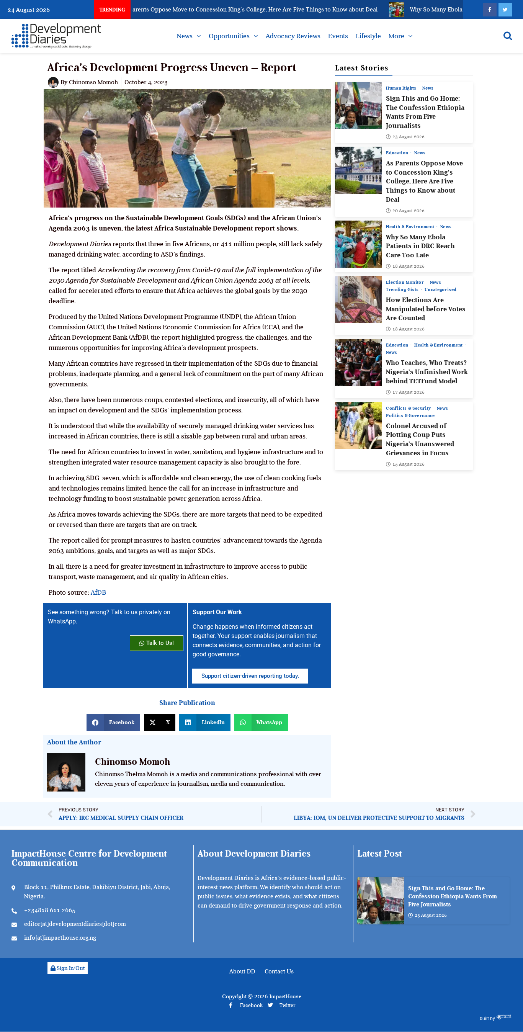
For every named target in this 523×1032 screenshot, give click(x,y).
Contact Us (279, 971)
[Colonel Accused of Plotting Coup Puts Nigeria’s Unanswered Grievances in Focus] (358, 425)
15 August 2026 (408, 464)
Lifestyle (368, 36)
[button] (113, 722)
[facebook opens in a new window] (490, 9)
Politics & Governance (410, 415)
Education (398, 152)
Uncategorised (441, 289)
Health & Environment (410, 226)
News (185, 36)
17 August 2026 (408, 392)
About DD (242, 971)
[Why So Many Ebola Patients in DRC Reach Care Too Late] (358, 244)
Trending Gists (403, 289)
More (396, 36)
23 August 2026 (408, 136)
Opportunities (229, 36)
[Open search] (507, 35)
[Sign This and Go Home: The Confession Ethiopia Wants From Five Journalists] (358, 105)
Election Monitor (405, 282)
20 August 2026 (408, 210)
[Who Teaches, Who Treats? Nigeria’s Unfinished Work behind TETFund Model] (358, 362)
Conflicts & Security (409, 408)
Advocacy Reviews (293, 36)
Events (338, 36)
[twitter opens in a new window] (505, 9)
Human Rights (402, 88)
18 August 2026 (408, 266)
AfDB (98, 592)
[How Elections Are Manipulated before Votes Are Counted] (358, 299)
